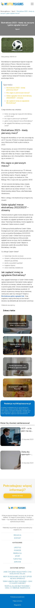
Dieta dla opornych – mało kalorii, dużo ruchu (26, 453)
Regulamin (17, 605)
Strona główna (5, 11)
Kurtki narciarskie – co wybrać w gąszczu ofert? (17, 367)
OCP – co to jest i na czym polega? (27, 429)
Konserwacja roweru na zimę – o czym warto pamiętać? (17, 324)
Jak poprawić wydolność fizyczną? (17, 388)
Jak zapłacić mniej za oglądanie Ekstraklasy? (17, 102)
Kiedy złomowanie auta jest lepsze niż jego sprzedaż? (17, 577)
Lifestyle (17, 547)
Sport (13, 11)
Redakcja (17, 535)
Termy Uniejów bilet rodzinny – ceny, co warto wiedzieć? (17, 582)
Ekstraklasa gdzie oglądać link (12, 296)
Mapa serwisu (17, 601)
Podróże (17, 550)
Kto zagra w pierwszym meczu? (18, 93)
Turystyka (17, 559)
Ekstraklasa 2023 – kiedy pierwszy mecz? (15, 89)
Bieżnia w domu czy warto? (17, 345)
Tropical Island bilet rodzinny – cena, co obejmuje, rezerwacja (17, 587)
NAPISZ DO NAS (17, 496)
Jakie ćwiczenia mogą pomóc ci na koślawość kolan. (18, 573)
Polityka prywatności (17, 597)
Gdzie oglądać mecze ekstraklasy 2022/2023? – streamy (19, 97)
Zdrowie (17, 562)
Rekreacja (17, 553)
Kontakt (17, 538)
